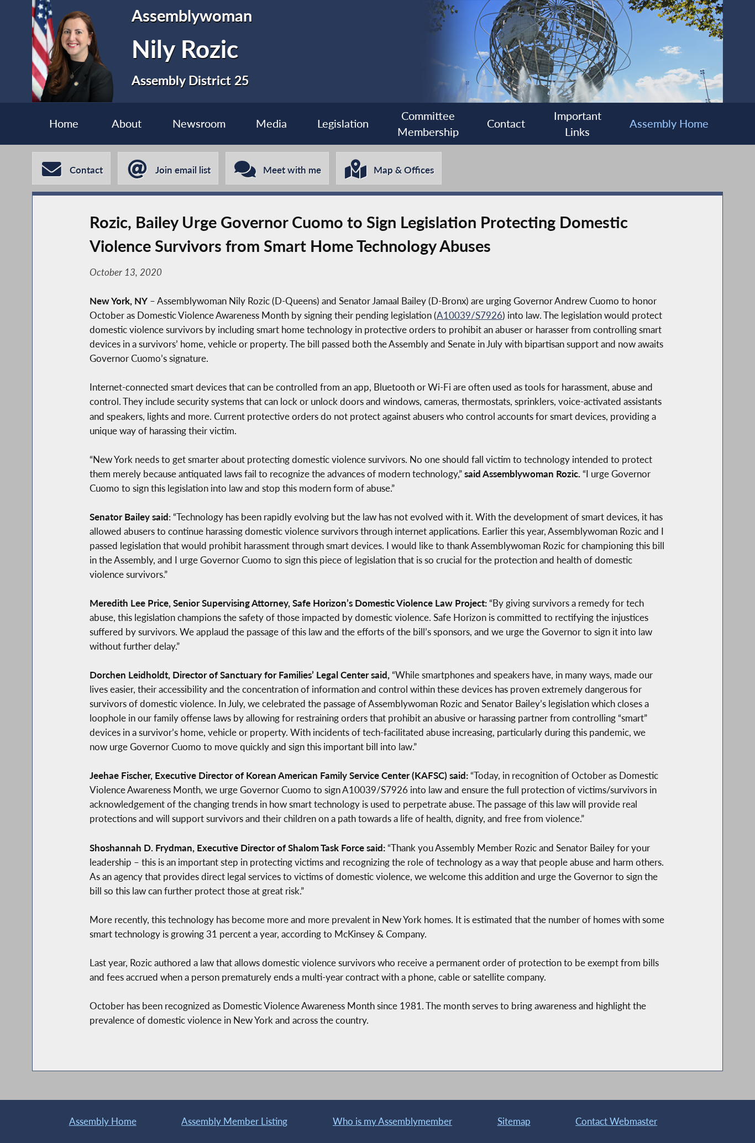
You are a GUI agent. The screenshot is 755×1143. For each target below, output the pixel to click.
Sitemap (514, 1121)
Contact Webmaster (616, 1121)
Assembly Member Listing (234, 1121)
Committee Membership (428, 123)
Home (63, 123)
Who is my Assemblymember (392, 1121)
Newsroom (199, 123)
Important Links (577, 123)
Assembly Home (669, 123)
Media (271, 123)
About (126, 123)
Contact (506, 123)
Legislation (343, 123)
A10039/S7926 (469, 315)
